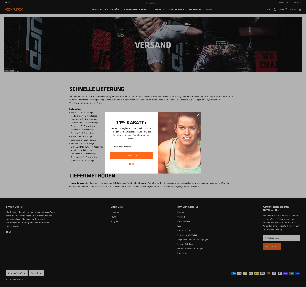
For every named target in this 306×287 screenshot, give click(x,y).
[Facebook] (130, 164)
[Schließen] (197, 115)
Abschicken (131, 156)
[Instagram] (133, 164)
